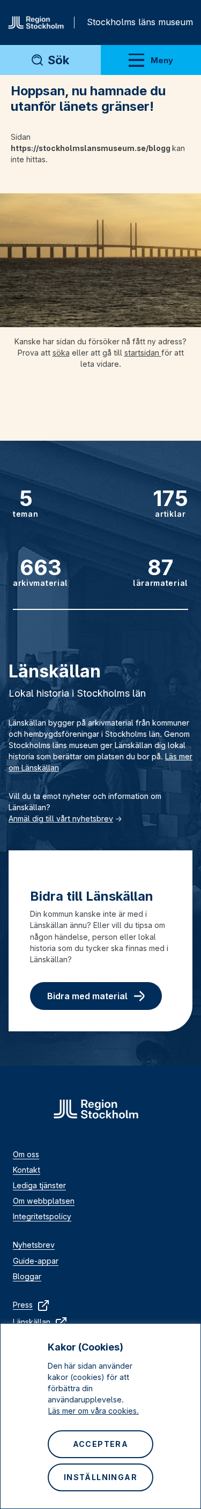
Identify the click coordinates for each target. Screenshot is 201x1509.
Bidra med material (87, 996)
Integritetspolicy (42, 1216)
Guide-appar (35, 1260)
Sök (58, 60)
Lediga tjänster (39, 1185)
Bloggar (27, 1276)
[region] (100, 1416)
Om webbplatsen (44, 1200)
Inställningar (100, 1477)
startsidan (142, 352)
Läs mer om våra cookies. (93, 1410)
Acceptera (101, 1443)
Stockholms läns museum (140, 22)
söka (61, 352)
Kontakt (26, 1169)
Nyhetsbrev (34, 1244)
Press (23, 1304)
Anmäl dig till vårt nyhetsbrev (61, 818)
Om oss (26, 1154)
